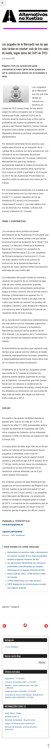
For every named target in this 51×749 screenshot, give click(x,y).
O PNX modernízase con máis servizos (24, 581)
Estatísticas (20, 535)
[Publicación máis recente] (4, 627)
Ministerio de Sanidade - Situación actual (20, 720)
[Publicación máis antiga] (46, 627)
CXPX (13, 535)
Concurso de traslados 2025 (15, 682)
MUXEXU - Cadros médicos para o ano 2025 (21, 685)
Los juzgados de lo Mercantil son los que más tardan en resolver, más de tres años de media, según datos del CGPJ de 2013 (25, 48)
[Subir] (48, 746)
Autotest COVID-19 (12, 717)
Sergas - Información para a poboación (20, 723)
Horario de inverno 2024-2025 (16, 691)
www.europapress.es (12, 524)
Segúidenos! (9, 679)
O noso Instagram (11, 647)
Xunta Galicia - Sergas (13, 713)
